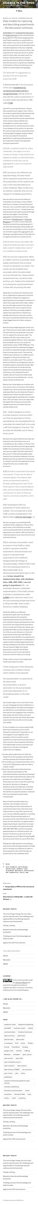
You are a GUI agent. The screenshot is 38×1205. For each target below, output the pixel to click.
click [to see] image (23, 517)
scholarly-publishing (11, 1087)
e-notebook (8, 1043)
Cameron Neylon (25, 18)
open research (9, 1066)
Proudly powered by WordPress (13, 1200)
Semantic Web (19, 1094)
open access (8, 1058)
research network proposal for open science (17, 1082)
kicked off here (11, 35)
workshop (21, 1098)
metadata (19, 870)
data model (23, 867)
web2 (14, 1098)
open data (19, 1058)
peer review (8, 1073)
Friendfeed (16, 1047)
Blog (8, 864)
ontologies (29, 870)
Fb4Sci (30, 1043)
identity (19, 1051)
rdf (7, 872)
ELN (16, 1043)
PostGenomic (18, 219)
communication (9, 1032)
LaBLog (27, 1051)
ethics (23, 1043)
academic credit (10, 1024)
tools (22, 872)
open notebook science (12, 1062)
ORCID (5, 964)
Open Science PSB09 (11, 1069)
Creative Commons (25, 1032)
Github (5, 956)
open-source (27, 1054)
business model (19, 1028)
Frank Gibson (7, 33)
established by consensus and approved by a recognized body (15, 91)
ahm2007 (7, 1028)
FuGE (10, 103)
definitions (11, 869)
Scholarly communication (13, 1090)
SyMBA (6, 597)
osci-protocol (27, 1069)
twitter (6, 1098)
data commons (9, 1036)
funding (25, 1047)
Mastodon (6, 960)
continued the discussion (25, 33)
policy (23, 1073)
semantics (14, 872)
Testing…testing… (9, 925)
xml (27, 872)
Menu (20, 11)
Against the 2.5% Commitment (14, 943)
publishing (8, 1077)
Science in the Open (18, 3)
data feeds (21, 1036)
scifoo (27, 1090)
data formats (12, 867)
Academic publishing (25, 1024)
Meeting (7, 1054)
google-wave (8, 1051)
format (20, 869)
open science (22, 1066)
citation (30, 1028)
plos (16, 1073)
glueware (10, 870)
